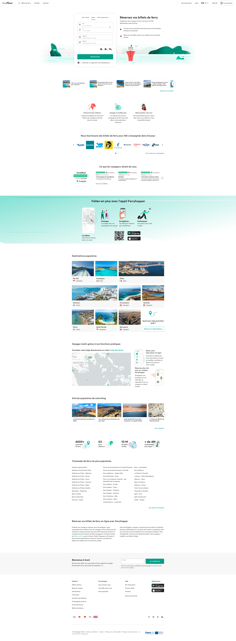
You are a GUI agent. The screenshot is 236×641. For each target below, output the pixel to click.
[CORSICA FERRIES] (109, 145)
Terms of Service (125, 567)
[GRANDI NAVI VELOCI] (81, 145)
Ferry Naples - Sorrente (111, 493)
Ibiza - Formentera (140, 467)
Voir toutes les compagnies (155, 153)
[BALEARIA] (90, 145)
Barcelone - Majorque (79, 491)
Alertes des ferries (131, 596)
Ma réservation (186, 3)
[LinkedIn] (162, 617)
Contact (128, 591)
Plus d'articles (159, 428)
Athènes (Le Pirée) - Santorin (81, 482)
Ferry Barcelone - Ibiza (110, 476)
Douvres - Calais (77, 500)
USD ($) (214, 3)
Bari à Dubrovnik (77, 497)
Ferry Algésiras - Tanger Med (113, 473)
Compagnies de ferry (79, 601)
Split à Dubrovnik (140, 497)
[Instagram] (153, 617)
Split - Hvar (138, 494)
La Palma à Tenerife (141, 473)
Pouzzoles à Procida (141, 491)
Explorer (46, 3)
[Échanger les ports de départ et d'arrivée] (110, 27)
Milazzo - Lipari (139, 479)
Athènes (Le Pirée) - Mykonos (81, 473)
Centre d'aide (129, 588)
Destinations (76, 591)
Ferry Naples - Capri (110, 487)
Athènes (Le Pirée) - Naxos (81, 476)
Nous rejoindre (103, 591)
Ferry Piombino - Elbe (110, 496)
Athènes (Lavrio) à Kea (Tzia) (81, 470)
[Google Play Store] (134, 233)
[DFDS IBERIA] (155, 145)
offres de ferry (78, 536)
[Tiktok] (158, 617)
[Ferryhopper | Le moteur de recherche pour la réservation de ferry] (7, 3)
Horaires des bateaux (79, 598)
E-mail (124, 560)
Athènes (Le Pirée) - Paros (80, 479)
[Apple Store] (134, 238)
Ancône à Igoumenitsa (79, 467)
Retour (93, 17)
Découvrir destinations (153, 329)
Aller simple (85, 17)
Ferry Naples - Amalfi (110, 484)
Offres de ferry (26, 3)
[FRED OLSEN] (146, 145)
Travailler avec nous (105, 588)
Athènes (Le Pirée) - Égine (80, 485)
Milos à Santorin (139, 482)
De (83, 23)
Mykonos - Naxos (140, 485)
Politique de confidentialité (113, 632)
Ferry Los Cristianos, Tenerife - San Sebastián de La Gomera (114, 480)
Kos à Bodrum (139, 470)
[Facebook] (149, 617)
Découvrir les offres (166, 91)
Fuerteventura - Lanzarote (112, 502)
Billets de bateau (77, 608)
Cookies (101, 632)
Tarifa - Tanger (139, 500)
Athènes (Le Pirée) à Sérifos (81, 488)
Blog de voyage (77, 588)
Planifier (37, 3)
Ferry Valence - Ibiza (110, 499)
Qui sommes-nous (104, 585)
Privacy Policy (155, 566)
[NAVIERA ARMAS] (137, 145)
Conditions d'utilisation (91, 632)
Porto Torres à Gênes (141, 488)
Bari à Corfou (76, 494)
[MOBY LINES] (99, 145)
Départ (84, 36)
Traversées (75, 595)
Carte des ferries (116, 350)
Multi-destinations (103, 17)
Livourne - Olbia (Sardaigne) (143, 476)
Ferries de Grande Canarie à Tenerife (115, 470)
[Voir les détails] (102, 565)
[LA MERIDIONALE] (118, 145)
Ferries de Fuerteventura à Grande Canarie (118, 467)
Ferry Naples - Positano (111, 490)
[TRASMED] (127, 145)
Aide (196, 3)
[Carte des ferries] (101, 369)
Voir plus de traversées (156, 508)
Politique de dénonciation (129, 632)
